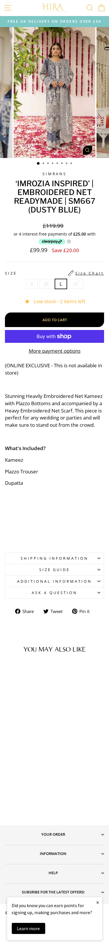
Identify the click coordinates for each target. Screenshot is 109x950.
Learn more (28, 928)
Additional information (54, 581)
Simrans (54, 173)
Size (54, 273)
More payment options (55, 350)
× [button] (97, 902)
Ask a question (54, 592)
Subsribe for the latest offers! (53, 892)
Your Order (53, 834)
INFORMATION (53, 853)
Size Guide (54, 569)
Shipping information (54, 558)
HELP (53, 872)
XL (76, 283)
